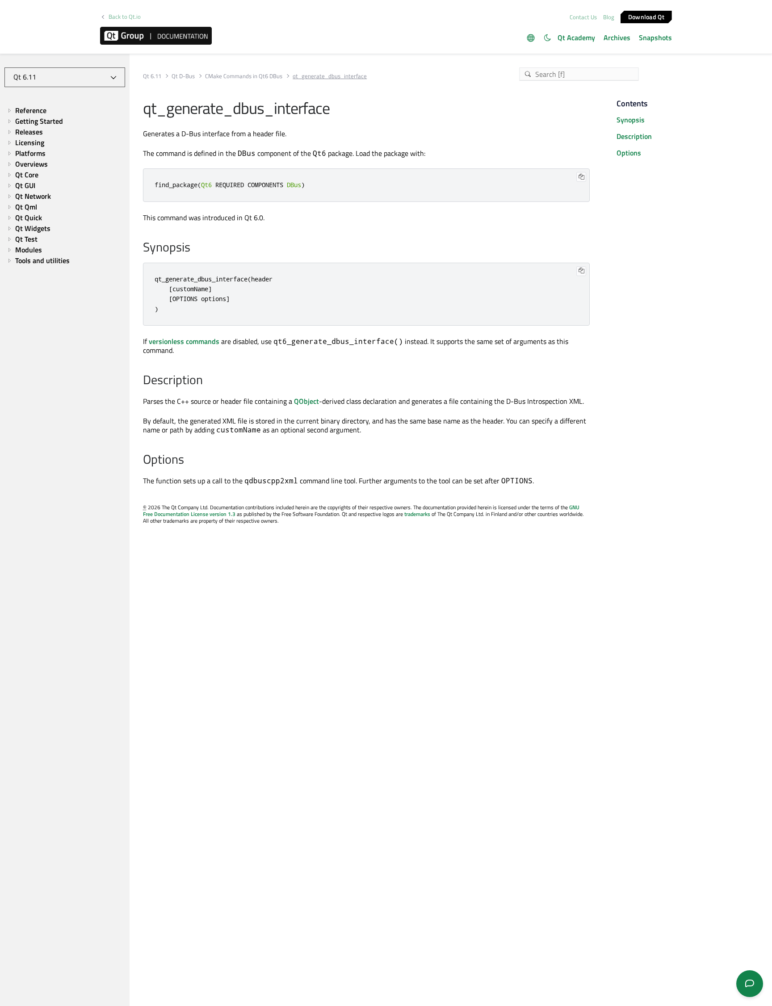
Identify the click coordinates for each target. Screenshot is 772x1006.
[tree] (64, 185)
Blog (608, 17)
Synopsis (631, 119)
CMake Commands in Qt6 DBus (243, 76)
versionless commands (184, 341)
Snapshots (655, 37)
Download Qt (646, 16)
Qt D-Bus (183, 76)
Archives (617, 37)
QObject (306, 401)
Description (634, 136)
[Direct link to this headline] (195, 248)
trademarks (417, 514)
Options (629, 152)
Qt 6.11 (152, 76)
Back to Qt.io (125, 17)
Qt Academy (576, 37)
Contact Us (583, 17)
